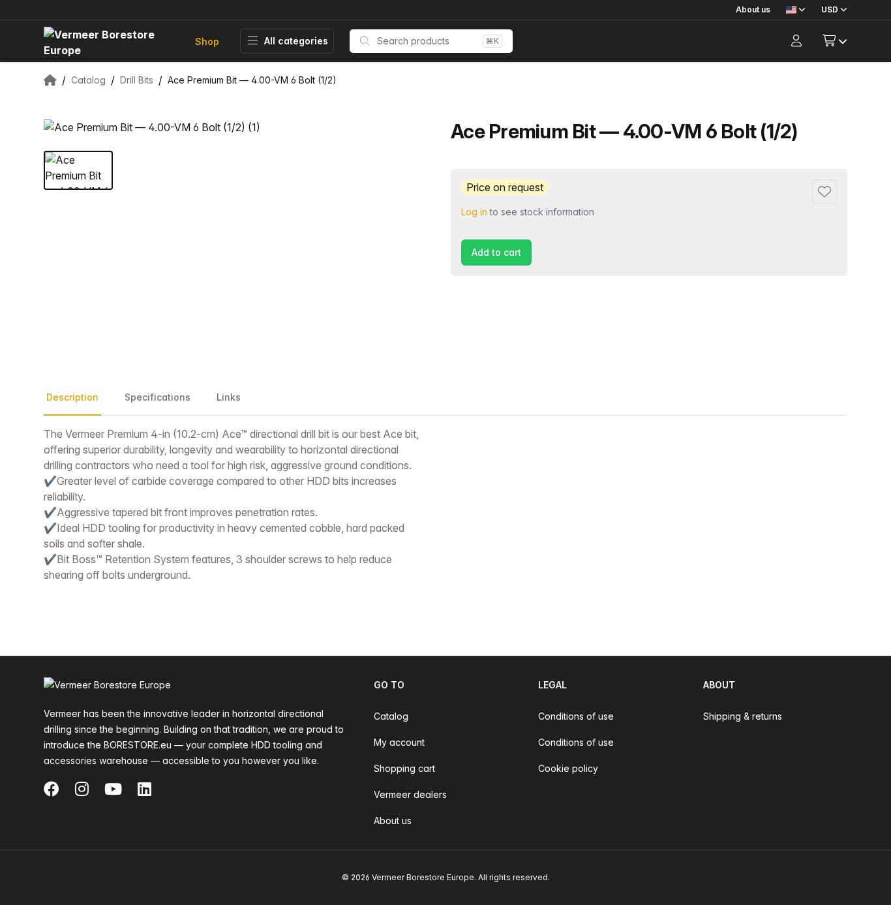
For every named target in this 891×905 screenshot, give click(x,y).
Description (72, 397)
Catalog (391, 716)
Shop (207, 41)
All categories (296, 40)
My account (399, 742)
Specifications (157, 397)
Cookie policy (568, 768)
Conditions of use (576, 716)
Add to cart (496, 252)
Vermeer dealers (410, 794)
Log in (474, 211)
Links (229, 397)
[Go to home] (109, 41)
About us (753, 9)
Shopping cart (404, 768)
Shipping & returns (742, 716)
